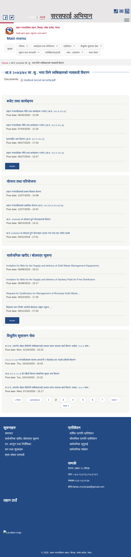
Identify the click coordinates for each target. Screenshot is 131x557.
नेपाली (42, 17)
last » (66, 405)
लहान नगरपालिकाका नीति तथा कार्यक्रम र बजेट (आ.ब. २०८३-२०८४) (36, 111)
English (32, 17)
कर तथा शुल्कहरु (14, 449)
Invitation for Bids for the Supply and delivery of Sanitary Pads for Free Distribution (50, 279)
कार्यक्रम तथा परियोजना (42, 46)
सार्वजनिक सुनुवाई (79, 444)
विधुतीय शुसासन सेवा (88, 46)
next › (115, 399)
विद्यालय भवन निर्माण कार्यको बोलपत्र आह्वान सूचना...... (29, 307)
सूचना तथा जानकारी (26, 52)
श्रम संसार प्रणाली (14, 455)
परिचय (20, 46)
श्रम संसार (93, 52)
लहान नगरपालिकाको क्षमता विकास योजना (23, 191)
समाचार (9, 433)
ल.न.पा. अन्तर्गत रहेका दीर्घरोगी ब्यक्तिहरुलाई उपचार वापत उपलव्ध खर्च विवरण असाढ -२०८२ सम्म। (47, 387)
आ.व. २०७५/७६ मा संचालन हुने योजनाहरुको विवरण (28, 219)
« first (17, 399)
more (12, 166)
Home (5, 63)
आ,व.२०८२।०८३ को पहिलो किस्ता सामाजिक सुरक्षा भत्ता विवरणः (32, 373)
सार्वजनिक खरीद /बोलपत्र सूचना (22, 438)
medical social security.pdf (39, 80)
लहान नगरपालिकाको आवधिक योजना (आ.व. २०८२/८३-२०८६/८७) (34, 205)
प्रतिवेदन (66, 46)
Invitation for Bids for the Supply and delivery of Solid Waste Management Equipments (52, 265)
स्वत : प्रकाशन (72, 52)
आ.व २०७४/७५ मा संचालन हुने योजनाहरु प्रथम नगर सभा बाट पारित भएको (38, 233)
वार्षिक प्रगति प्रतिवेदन (82, 433)
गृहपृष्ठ (9, 48)
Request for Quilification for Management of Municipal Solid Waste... (43, 293)
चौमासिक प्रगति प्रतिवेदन (83, 438)
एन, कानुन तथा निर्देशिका (18, 444)
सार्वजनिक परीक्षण (79, 449)
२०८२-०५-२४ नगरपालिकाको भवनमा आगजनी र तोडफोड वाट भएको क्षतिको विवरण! (40, 359)
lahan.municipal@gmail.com (88, 486)
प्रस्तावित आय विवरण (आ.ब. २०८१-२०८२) (25, 139)
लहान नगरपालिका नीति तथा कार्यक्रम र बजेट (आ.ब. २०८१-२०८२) (35, 152)
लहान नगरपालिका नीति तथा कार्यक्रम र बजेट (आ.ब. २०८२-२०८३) (35, 125)
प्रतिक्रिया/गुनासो (52, 52)
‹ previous (34, 399)
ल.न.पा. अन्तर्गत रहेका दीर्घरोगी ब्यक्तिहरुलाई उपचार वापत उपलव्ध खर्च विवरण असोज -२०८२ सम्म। (47, 346)
